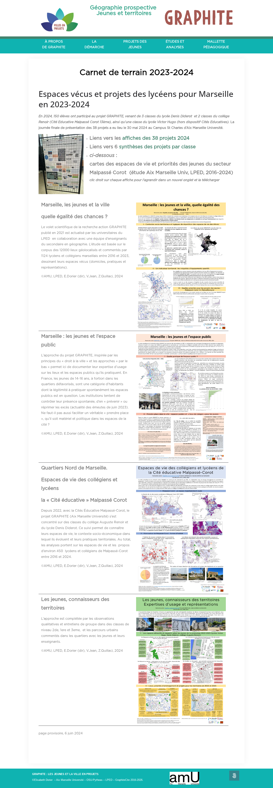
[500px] (234, 776)
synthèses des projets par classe (157, 146)
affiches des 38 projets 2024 (155, 138)
